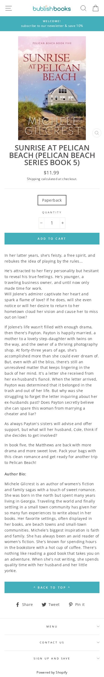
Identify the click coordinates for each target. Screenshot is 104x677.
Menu (52, 626)
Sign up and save (52, 658)
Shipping (34, 179)
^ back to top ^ (52, 587)
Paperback (52, 200)
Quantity (52, 212)
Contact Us (52, 642)
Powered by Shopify (52, 672)
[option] (52, 23)
